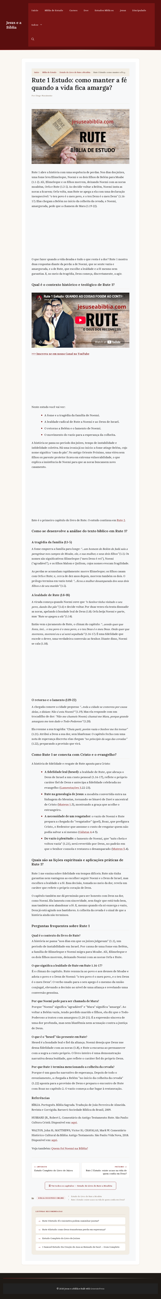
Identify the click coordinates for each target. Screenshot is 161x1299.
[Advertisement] (80, 234)
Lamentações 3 (70, 788)
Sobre (34, 24)
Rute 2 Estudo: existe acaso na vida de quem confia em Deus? (98, 1199)
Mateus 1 (64, 804)
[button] (32, 39)
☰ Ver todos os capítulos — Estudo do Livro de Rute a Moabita (80, 1185)
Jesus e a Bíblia (13, 25)
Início (34, 10)
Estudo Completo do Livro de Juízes (61, 1238)
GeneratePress (97, 1288)
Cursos (73, 10)
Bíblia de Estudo (54, 10)
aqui (74, 1122)
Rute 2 (121, 520)
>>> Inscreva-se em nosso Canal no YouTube (60, 354)
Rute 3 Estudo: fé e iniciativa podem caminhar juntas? (70, 1220)
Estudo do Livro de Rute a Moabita (75, 72)
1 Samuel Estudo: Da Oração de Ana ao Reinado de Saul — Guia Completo (80, 1246)
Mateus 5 (118, 849)
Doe (86, 10)
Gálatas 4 (85, 832)
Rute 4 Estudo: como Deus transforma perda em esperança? (74, 1229)
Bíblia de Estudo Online (51, 1198)
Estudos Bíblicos (104, 10)
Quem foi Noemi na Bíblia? (69, 1148)
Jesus (123, 10)
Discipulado (139, 10)
